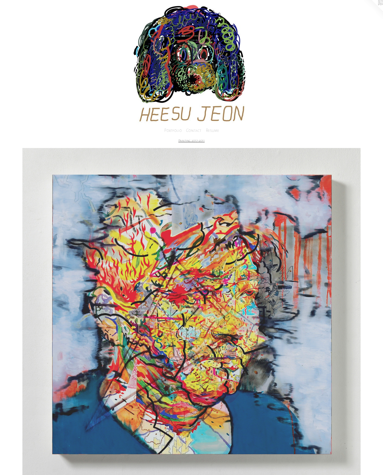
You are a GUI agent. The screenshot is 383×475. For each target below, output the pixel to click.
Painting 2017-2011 (191, 141)
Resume (212, 130)
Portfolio (173, 130)
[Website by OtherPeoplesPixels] (372, 10)
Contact (193, 130)
